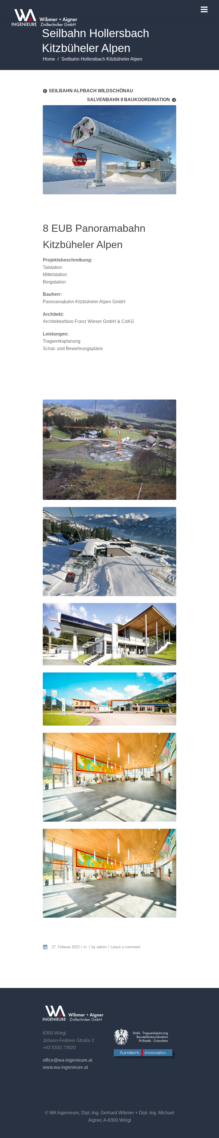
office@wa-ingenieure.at (67, 1060)
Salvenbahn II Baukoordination (128, 99)
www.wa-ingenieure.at (65, 1067)
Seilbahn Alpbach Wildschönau (91, 90)
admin (102, 947)
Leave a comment (125, 947)
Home (49, 59)
